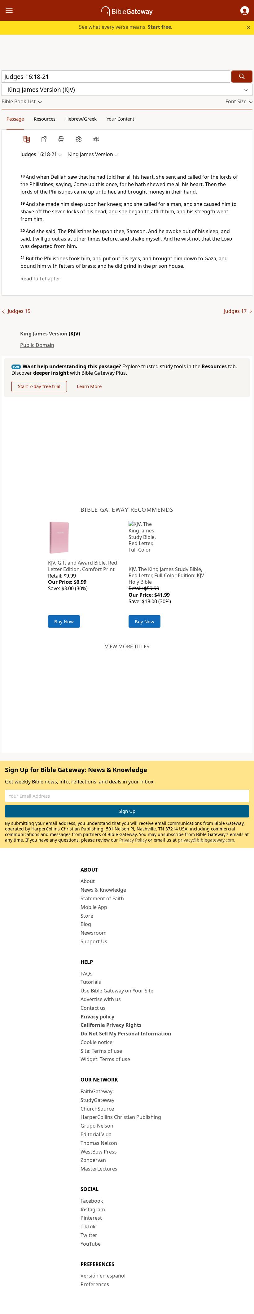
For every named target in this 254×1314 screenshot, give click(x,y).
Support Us (94, 941)
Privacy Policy (133, 840)
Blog (86, 924)
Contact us (93, 1008)
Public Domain (37, 345)
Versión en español (103, 1275)
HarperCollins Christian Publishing (121, 1117)
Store (87, 915)
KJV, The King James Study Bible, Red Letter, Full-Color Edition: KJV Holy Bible (166, 576)
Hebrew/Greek (81, 119)
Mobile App (94, 907)
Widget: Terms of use (105, 1059)
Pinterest (91, 1217)
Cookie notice (96, 1042)
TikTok (88, 1226)
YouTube (91, 1243)
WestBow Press (99, 1151)
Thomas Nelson (99, 1143)
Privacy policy (97, 1016)
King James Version (44, 333)
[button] (244, 10)
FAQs (87, 973)
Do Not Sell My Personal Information (126, 1033)
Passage (15, 119)
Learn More (89, 386)
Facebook (92, 1200)
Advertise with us (101, 999)
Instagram (93, 1209)
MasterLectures (99, 1168)
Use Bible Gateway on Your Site (117, 990)
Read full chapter (40, 278)
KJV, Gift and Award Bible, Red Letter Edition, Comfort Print (82, 566)
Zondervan (93, 1160)
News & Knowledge (103, 889)
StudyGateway (97, 1100)
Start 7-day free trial (39, 386)
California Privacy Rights (111, 1025)
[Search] (241, 76)
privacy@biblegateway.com (206, 840)
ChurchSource (97, 1108)
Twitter (89, 1235)
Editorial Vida (96, 1134)
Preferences (95, 1284)
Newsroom (94, 932)
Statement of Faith (102, 898)
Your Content (120, 119)
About (88, 881)
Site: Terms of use (101, 1050)
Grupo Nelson (97, 1125)
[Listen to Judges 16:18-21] (96, 139)
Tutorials (91, 982)
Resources (44, 119)
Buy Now (64, 621)
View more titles (127, 646)
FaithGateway (96, 1091)
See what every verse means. (126, 26)
